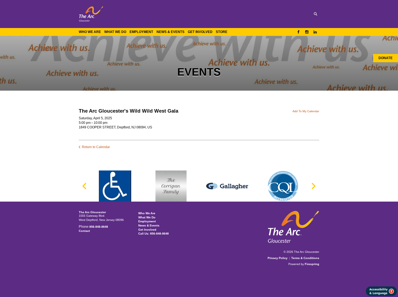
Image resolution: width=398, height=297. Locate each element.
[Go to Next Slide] (313, 186)
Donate (386, 58)
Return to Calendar (96, 147)
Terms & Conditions (305, 258)
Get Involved (200, 32)
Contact (84, 230)
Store (221, 32)
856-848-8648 (98, 226)
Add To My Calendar (305, 111)
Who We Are (90, 32)
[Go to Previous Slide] (84, 186)
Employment (141, 32)
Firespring (312, 264)
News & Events (170, 32)
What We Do (115, 32)
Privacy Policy (278, 258)
